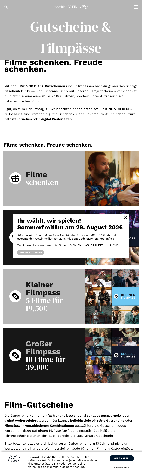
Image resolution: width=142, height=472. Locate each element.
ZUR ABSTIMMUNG (31, 252)
